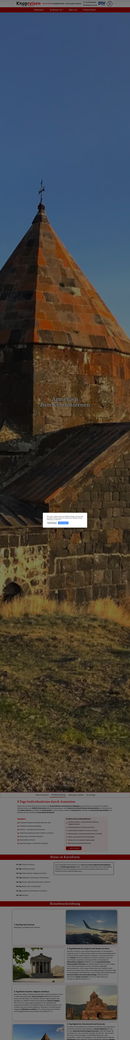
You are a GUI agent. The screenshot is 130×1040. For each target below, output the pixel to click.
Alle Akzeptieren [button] (63, 523)
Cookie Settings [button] (52, 523)
